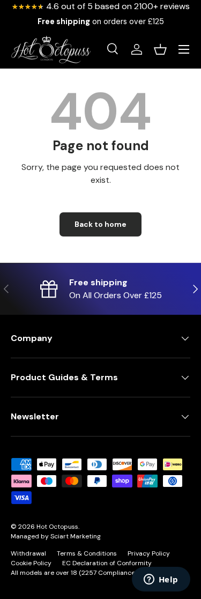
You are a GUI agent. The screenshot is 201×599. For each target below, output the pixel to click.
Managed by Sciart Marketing (56, 536)
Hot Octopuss (57, 526)
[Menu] (184, 49)
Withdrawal (28, 553)
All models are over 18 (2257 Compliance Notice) (85, 572)
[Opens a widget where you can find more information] (160, 580)
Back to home (100, 224)
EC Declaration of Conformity (107, 563)
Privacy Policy (149, 553)
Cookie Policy (31, 563)
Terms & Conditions (87, 553)
